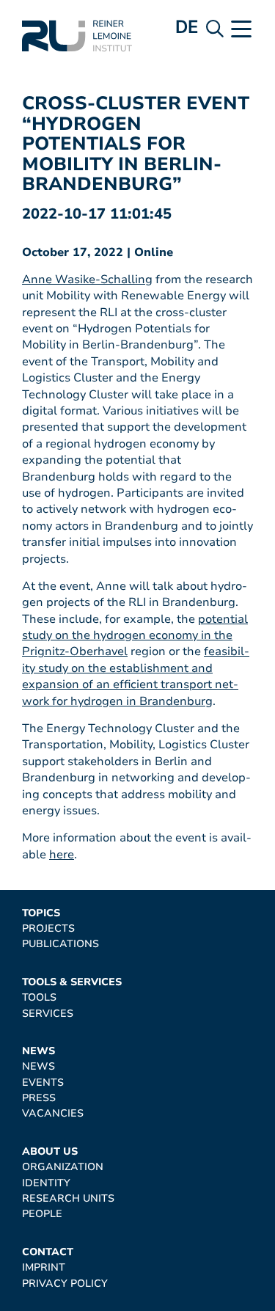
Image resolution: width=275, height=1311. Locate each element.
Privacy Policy (65, 1283)
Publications (60, 943)
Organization (62, 1166)
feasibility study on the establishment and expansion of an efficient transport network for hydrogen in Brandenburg (135, 676)
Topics (41, 913)
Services (47, 1013)
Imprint (43, 1267)
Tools (39, 997)
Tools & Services (72, 981)
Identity (46, 1182)
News (38, 1050)
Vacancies (53, 1113)
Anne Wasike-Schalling (87, 279)
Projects (48, 928)
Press (39, 1097)
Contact (47, 1251)
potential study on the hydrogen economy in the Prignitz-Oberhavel (135, 635)
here (61, 855)
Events (43, 1082)
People (42, 1213)
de (187, 26)
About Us (50, 1151)
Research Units (68, 1198)
